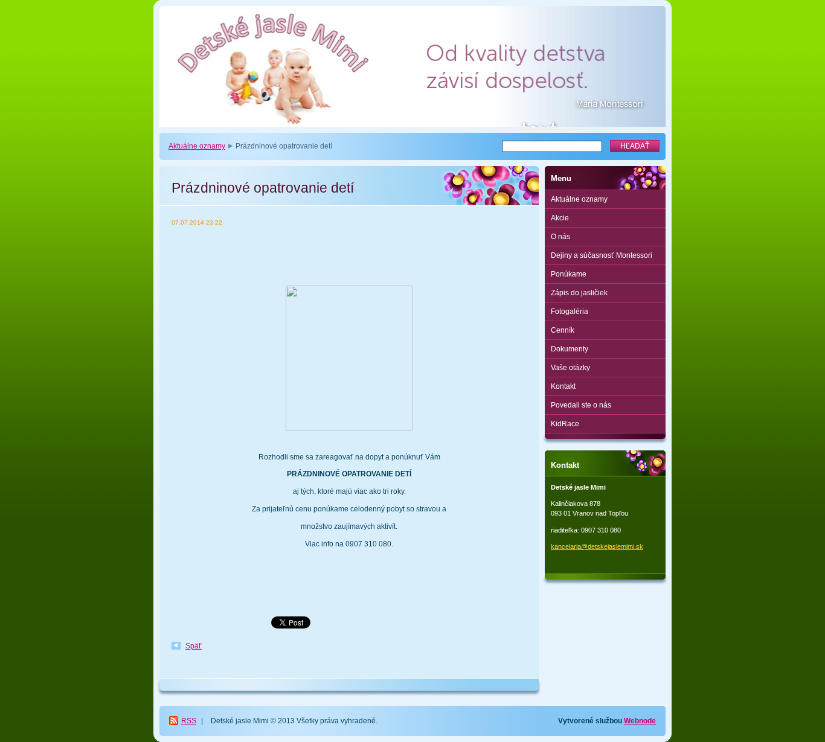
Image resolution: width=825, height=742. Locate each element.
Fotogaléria (569, 311)
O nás (560, 236)
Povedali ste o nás (581, 405)
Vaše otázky (570, 367)
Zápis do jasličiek (579, 293)
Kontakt (563, 386)
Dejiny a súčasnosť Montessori (601, 255)
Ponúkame (568, 274)
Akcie (560, 218)
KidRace (565, 424)
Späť (193, 646)
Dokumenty (569, 349)
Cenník (562, 330)
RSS (188, 721)
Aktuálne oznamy (197, 146)
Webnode (640, 721)
